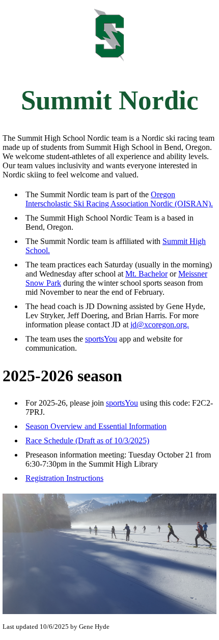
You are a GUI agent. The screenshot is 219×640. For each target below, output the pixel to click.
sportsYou (101, 338)
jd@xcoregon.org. (159, 324)
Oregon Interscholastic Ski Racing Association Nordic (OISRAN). (119, 199)
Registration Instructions (64, 478)
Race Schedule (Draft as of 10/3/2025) (87, 440)
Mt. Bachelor (146, 273)
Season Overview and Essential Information (96, 426)
